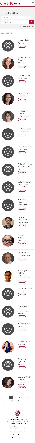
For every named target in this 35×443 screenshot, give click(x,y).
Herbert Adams (24, 128)
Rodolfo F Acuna (25, 75)
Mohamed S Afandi (23, 307)
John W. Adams (25, 164)
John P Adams (24, 182)
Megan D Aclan (24, 40)
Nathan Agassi (24, 324)
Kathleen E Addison (22, 236)
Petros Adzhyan (25, 288)
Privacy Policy (17, 433)
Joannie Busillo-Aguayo (25, 378)
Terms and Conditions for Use (17, 431)
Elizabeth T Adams (23, 112)
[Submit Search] (31, 22)
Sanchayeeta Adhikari (23, 271)
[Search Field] (16, 17)
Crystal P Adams (25, 93)
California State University (17, 437)
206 (12, 400)
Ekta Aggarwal (24, 341)
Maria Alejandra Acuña (25, 59)
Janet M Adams (25, 146)
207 (18, 400)
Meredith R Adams (23, 200)
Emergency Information (17, 426)
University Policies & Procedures (17, 428)
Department (30, 26)
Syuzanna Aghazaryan (23, 360)
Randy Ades (23, 253)
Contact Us (23, 423)
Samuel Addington (22, 218)
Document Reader (17, 435)
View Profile (22, 46)
